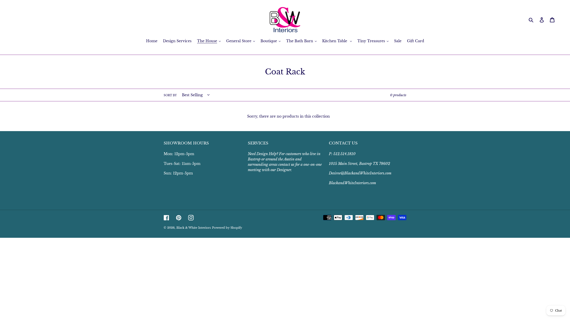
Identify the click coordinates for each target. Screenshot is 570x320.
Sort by (170, 95)
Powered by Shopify (227, 228)
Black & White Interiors (193, 228)
